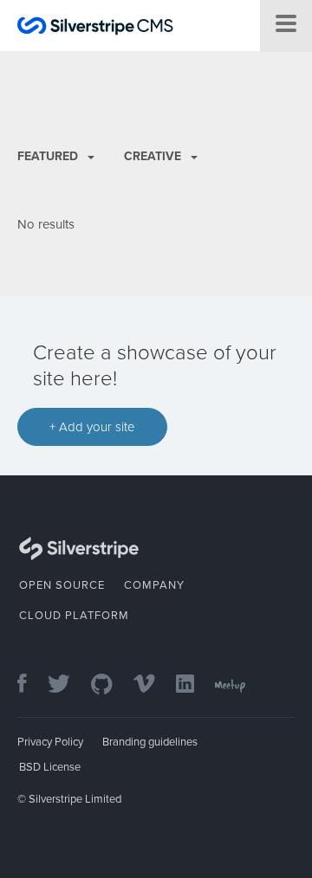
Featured (49, 156)
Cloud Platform (74, 616)
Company (154, 585)
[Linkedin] (193, 685)
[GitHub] (110, 685)
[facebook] (30, 685)
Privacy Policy (50, 742)
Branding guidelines (150, 742)
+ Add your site (92, 427)
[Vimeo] (152, 685)
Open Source (62, 585)
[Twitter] (68, 685)
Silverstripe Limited (75, 799)
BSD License (50, 767)
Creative (154, 156)
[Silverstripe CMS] (95, 28)
